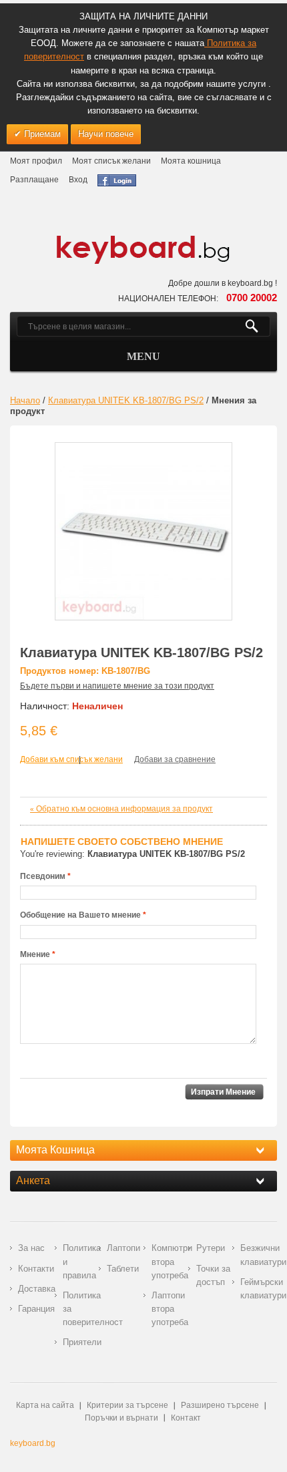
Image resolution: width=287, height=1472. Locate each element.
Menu (143, 356)
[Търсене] (257, 327)
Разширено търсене (220, 1405)
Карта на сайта (45, 1405)
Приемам (41, 134)
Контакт (186, 1418)
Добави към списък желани (71, 759)
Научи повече (105, 134)
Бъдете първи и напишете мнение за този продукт (117, 686)
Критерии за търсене (127, 1405)
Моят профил (36, 161)
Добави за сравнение (175, 759)
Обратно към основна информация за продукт (121, 808)
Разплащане (34, 179)
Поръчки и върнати (121, 1418)
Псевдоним (42, 876)
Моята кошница (191, 161)
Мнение (35, 954)
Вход (78, 179)
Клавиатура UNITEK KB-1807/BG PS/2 (126, 400)
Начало (25, 400)
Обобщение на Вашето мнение (80, 915)
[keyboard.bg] (143, 239)
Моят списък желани (111, 161)
